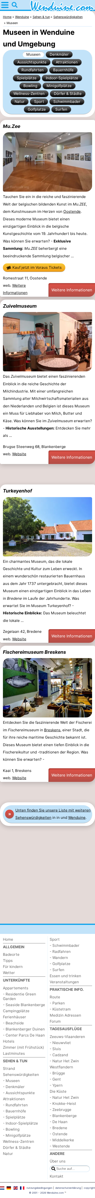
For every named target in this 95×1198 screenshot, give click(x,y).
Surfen (61, 109)
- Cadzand (59, 1055)
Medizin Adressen (65, 1015)
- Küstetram (60, 1009)
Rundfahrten (32, 70)
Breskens (52, 730)
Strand (9, 1068)
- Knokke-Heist (63, 1103)
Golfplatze (37, 109)
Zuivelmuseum (20, 306)
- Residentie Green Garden (19, 996)
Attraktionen (67, 62)
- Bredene (58, 1128)
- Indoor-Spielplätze (20, 1123)
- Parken (57, 1003)
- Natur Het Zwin (64, 1061)
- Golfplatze (60, 963)
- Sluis (55, 1048)
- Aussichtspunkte (19, 1093)
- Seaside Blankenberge (24, 1004)
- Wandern (59, 957)
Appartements (15, 988)
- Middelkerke (62, 1140)
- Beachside (13, 1023)
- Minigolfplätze (17, 1135)
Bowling (30, 85)
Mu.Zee (11, 126)
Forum (55, 1021)
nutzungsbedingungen (39, 1187)
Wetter (9, 972)
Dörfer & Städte (68, 93)
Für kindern (13, 966)
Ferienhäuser (14, 1017)
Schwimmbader (66, 101)
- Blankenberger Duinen (24, 1029)
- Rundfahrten (15, 1105)
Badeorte (11, 954)
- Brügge (57, 1073)
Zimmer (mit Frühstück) (23, 1047)
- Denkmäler (14, 1086)
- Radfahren (60, 951)
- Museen (11, 1080)
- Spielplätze (14, 1117)
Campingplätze (16, 1011)
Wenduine (77, 817)
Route (55, 997)
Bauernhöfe (63, 70)
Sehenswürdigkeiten (21, 1074)
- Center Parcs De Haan (24, 1035)
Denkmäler (59, 54)
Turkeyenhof (17, 491)
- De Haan (58, 1121)
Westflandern (61, 1067)
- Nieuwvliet (60, 1042)
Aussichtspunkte (32, 62)
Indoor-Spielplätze (62, 78)
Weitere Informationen (71, 289)
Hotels (8, 1041)
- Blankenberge (63, 1115)
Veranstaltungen (64, 982)
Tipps (8, 960)
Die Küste (58, 1091)
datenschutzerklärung (68, 1187)
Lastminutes (14, 1053)
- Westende (60, 1146)
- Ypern (56, 1085)
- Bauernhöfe (14, 1111)
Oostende (72, 211)
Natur (20, 101)
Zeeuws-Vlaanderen (67, 1036)
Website (19, 454)
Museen (33, 54)
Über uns (58, 1161)
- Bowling (11, 1129)
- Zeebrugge (60, 1109)
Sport (39, 101)
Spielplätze (27, 78)
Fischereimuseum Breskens (34, 652)
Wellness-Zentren (29, 93)
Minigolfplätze (59, 85)
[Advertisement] (47, 474)
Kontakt (56, 1176)
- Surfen (57, 969)
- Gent (55, 1079)
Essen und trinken (65, 976)
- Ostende (58, 1134)
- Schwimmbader (64, 945)
